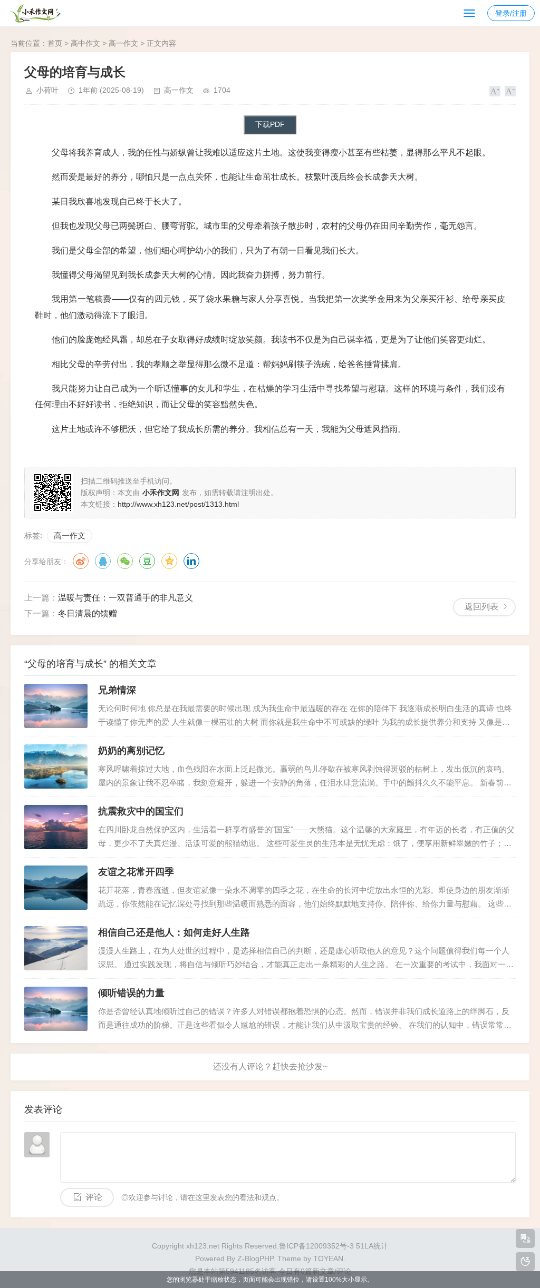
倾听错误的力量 (131, 993)
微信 (125, 561)
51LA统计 (372, 1246)
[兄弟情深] (56, 706)
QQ (103, 561)
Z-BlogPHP (255, 1258)
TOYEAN (328, 1258)
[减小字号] (510, 91)
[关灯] (525, 1261)
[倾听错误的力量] (56, 1009)
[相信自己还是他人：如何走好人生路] (56, 948)
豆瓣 (147, 561)
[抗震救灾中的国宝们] (56, 827)
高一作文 (123, 43)
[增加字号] (494, 91)
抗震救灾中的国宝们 (141, 811)
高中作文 (85, 43)
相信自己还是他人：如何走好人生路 (174, 932)
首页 (54, 43)
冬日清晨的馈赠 (87, 613)
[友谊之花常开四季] (56, 888)
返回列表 (481, 606)
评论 (93, 1197)
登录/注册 (511, 13)
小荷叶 (47, 90)
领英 (191, 561)
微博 (81, 561)
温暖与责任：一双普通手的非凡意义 (125, 597)
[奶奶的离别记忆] (56, 766)
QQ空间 (169, 561)
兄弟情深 (117, 690)
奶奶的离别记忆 (131, 750)
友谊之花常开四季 (136, 872)
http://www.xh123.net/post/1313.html (178, 504)
